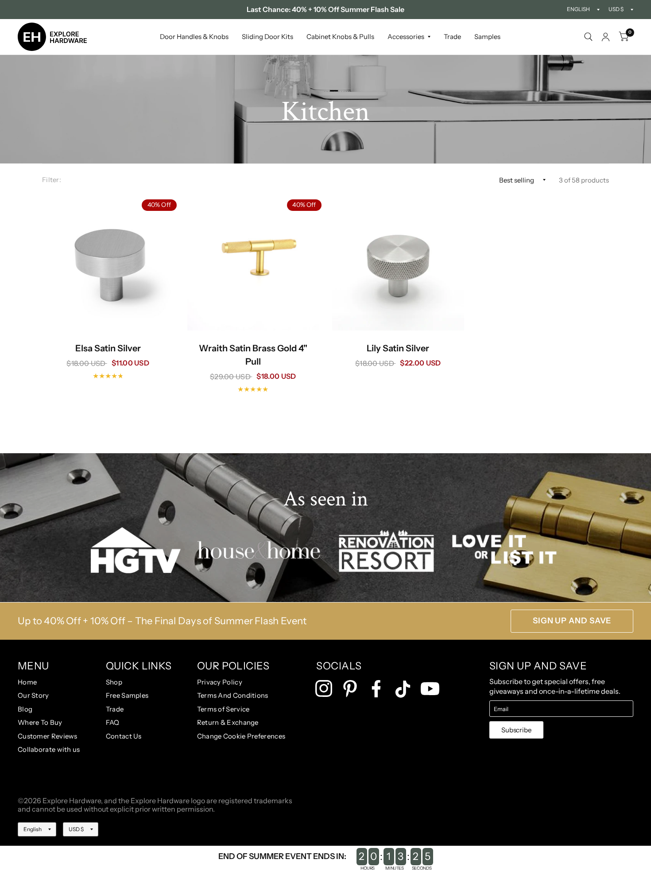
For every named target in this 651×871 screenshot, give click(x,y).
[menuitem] (194, 37)
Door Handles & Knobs (194, 36)
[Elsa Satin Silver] (108, 264)
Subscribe (516, 730)
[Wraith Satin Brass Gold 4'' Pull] (253, 264)
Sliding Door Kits (267, 36)
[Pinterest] (350, 688)
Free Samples (127, 695)
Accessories (406, 36)
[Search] (588, 36)
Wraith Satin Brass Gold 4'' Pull (253, 355)
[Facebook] (376, 688)
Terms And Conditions (232, 695)
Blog (25, 709)
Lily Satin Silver (398, 348)
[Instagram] (324, 688)
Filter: (51, 179)
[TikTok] (403, 689)
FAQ (113, 722)
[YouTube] (430, 688)
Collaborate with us (49, 749)
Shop (114, 682)
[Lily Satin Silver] (398, 264)
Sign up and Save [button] (572, 621)
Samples (487, 36)
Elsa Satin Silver (108, 348)
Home (27, 682)
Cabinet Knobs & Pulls (340, 36)
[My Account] (605, 36)
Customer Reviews (48, 736)
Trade (452, 36)
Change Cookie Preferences (241, 736)
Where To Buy (40, 722)
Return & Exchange (228, 722)
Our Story (33, 695)
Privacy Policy (219, 682)
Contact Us (124, 736)
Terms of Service (223, 709)
